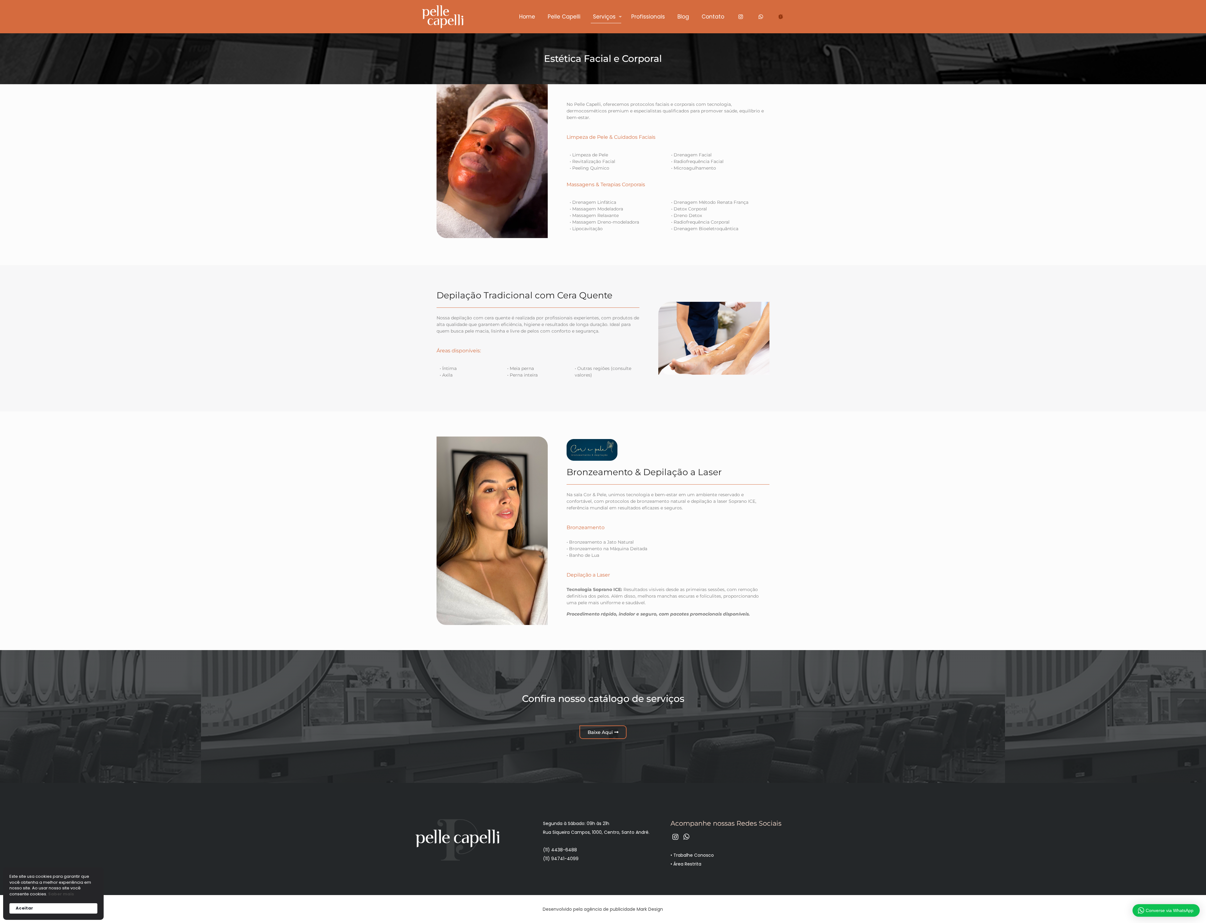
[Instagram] (741, 16)
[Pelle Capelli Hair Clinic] (442, 16)
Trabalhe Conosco (693, 855)
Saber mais (61, 894)
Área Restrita (687, 864)
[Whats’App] (761, 16)
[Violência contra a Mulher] (781, 16)
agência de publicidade (609, 909)
